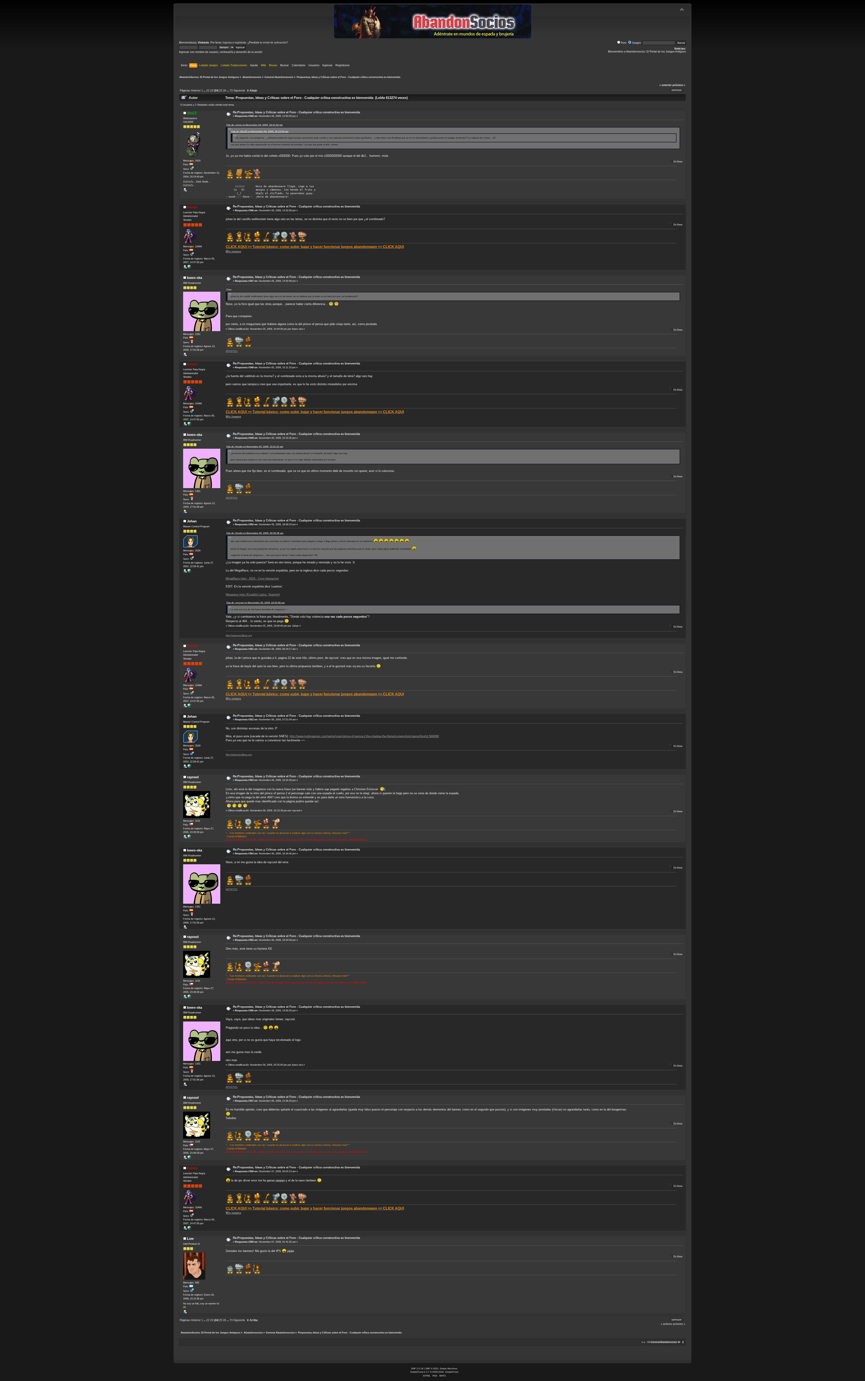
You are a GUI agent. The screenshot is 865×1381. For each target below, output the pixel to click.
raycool (193, 777)
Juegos (636, 42)
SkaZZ (192, 113)
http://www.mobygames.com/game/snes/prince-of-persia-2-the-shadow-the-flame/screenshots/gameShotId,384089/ (364, 736)
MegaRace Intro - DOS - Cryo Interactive (252, 578)
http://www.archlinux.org (239, 635)
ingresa (227, 42)
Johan (192, 521)
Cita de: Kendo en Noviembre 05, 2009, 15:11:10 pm (254, 446)
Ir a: (644, 1342)
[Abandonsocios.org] (189, 267)
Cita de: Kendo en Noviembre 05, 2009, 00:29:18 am (254, 533)
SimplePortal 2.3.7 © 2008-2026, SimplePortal (434, 1372)
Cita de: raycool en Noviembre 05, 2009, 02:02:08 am (255, 602)
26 (224, 90)
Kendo (192, 207)
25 (220, 90)
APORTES (231, 351)
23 (211, 90)
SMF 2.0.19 (417, 1368)
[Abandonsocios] (189, 571)
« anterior (665, 85)
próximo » (678, 85)
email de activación (275, 42)
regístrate (240, 42)
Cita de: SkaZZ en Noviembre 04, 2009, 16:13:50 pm (259, 131)
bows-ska (194, 278)
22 (207, 90)
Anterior (196, 90)
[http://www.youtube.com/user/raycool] (189, 837)
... (205, 90)
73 (231, 90)
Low (190, 1238)
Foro (623, 42)
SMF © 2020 (431, 1368)
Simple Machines (448, 1368)
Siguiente (239, 90)
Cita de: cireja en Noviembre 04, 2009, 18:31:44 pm (254, 125)
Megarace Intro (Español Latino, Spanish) (253, 594)
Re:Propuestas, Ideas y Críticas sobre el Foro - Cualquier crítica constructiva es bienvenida (296, 112)
